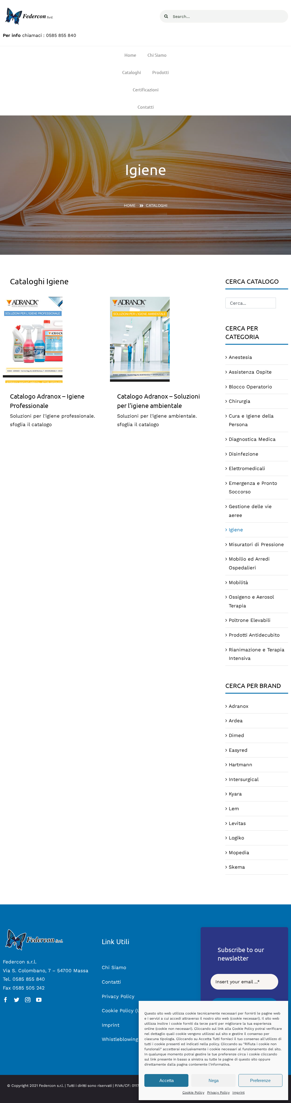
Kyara (235, 794)
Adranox (238, 706)
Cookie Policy (193, 1092)
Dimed (236, 735)
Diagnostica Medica (252, 439)
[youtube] (38, 999)
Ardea (236, 720)
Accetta (166, 1080)
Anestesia (240, 357)
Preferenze (260, 1080)
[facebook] (5, 999)
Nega (214, 1080)
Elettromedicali (247, 468)
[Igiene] (55, 340)
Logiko (236, 838)
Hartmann (240, 764)
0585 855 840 (61, 35)
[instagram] (27, 999)
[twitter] (16, 999)
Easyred (238, 750)
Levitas (237, 823)
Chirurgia (239, 401)
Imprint (238, 1092)
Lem (234, 808)
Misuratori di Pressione (256, 544)
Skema (237, 867)
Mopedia (239, 852)
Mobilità (238, 582)
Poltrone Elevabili (250, 620)
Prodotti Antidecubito (254, 635)
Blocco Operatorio (250, 387)
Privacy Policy (218, 1092)
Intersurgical (244, 779)
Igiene (236, 529)
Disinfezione (243, 454)
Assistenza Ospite (250, 372)
